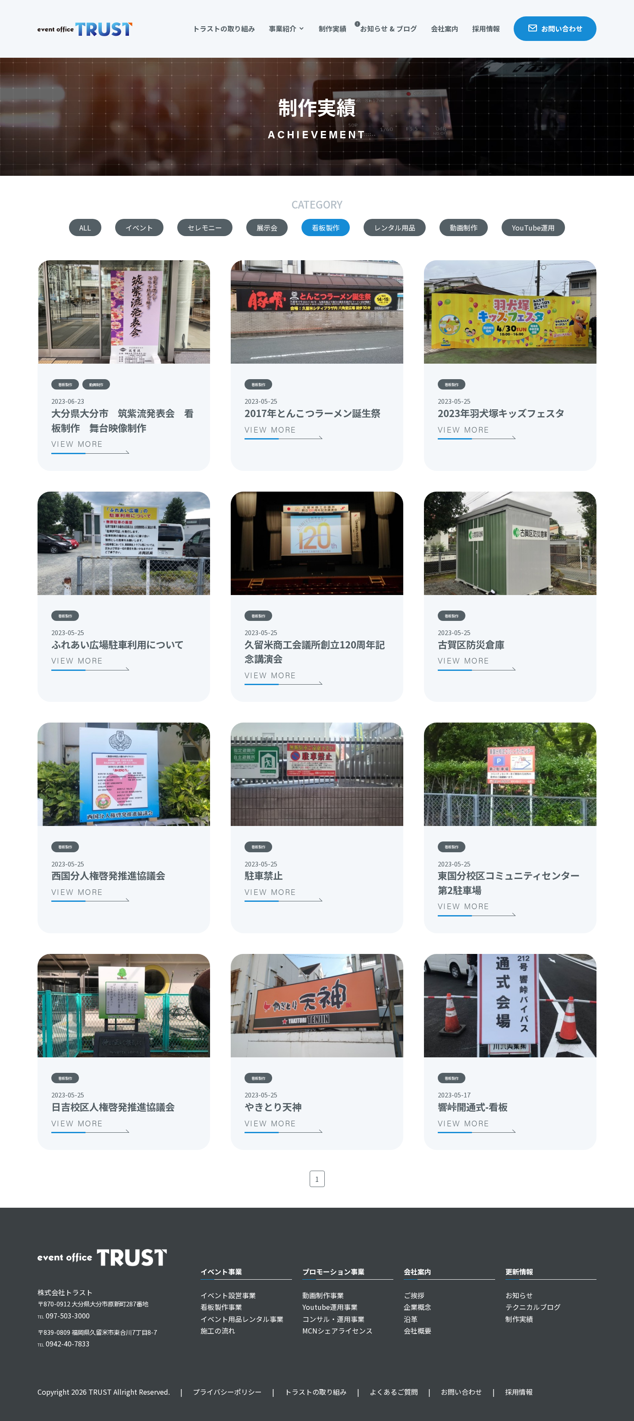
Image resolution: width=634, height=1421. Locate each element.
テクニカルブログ (533, 1307)
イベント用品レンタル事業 (242, 1319)
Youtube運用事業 (330, 1307)
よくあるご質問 (387, 1392)
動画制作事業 (323, 1295)
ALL (85, 227)
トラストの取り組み (224, 28)
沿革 (410, 1319)
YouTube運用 (533, 227)
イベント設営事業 (228, 1295)
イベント (139, 227)
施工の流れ (218, 1330)
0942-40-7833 (64, 1343)
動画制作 (463, 227)
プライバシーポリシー (221, 1392)
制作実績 (332, 28)
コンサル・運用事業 (333, 1319)
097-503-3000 (64, 1315)
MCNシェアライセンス (337, 1330)
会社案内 (444, 28)
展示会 (267, 227)
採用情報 (486, 28)
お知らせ (519, 1295)
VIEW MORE (77, 443)
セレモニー (205, 227)
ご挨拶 (414, 1295)
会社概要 (417, 1330)
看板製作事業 (221, 1307)
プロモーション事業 (333, 1271)
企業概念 (417, 1307)
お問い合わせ (562, 28)
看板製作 (325, 227)
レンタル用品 (394, 227)
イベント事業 (221, 1271)
